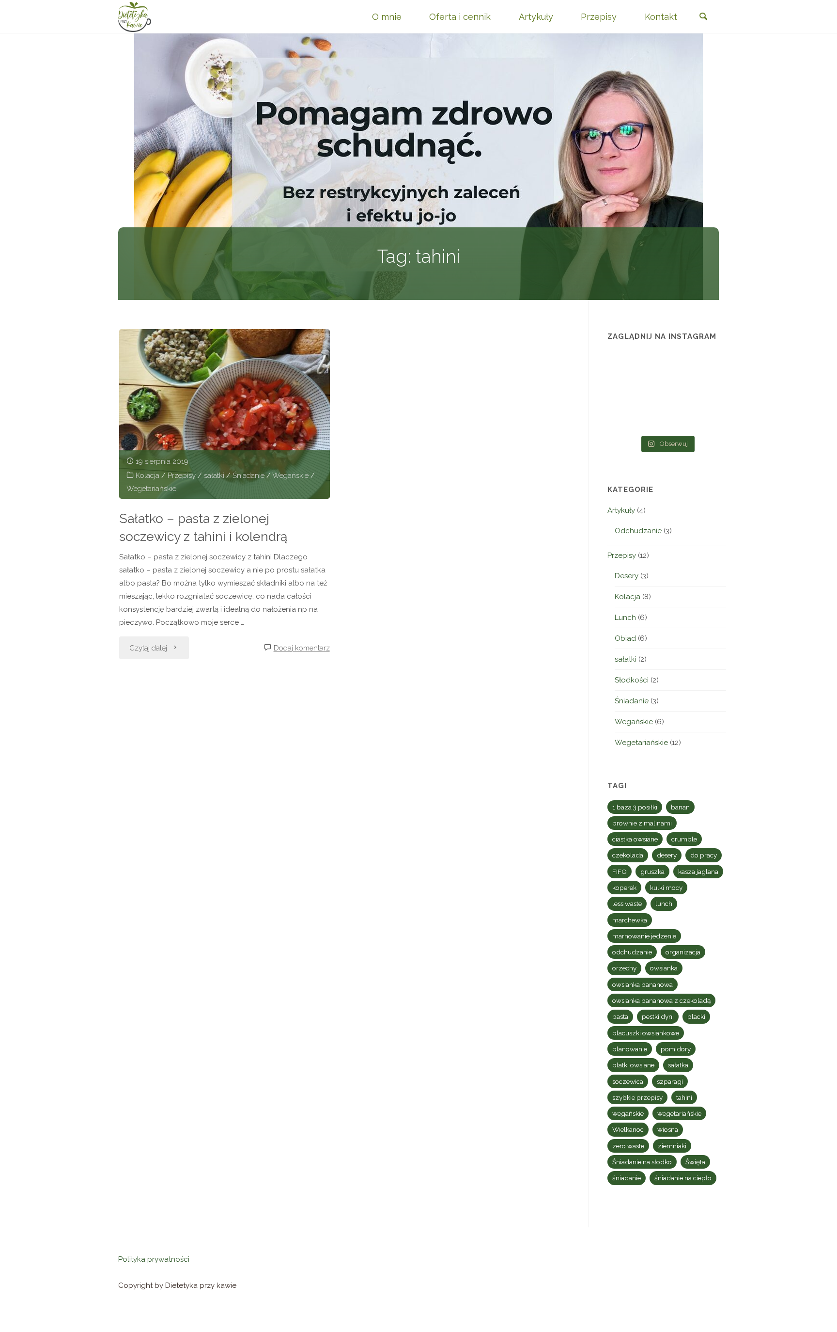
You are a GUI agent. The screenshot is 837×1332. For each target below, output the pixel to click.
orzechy (624, 968)
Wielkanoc (628, 1129)
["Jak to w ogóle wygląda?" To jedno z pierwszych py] (667, 417)
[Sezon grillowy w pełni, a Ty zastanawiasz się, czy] (625, 417)
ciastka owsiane (635, 839)
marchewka (629, 920)
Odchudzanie (638, 530)
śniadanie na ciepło (683, 1178)
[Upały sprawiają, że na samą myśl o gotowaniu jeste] (708, 367)
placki (696, 1016)
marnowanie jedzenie (644, 936)
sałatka (678, 1065)
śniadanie (626, 1178)
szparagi (670, 1081)
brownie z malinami (642, 823)
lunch (663, 903)
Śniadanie (248, 475)
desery (667, 855)
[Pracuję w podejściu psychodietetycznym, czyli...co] (708, 392)
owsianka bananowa (642, 984)
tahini (684, 1097)
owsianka (664, 968)
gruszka (652, 871)
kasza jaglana (698, 871)
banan (680, 807)
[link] (703, 17)
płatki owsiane (633, 1065)
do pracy (703, 855)
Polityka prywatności (153, 1259)
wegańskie (628, 1113)
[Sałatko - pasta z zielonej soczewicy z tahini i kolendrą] (224, 414)
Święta (695, 1162)
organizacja (683, 952)
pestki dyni (658, 1016)
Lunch (625, 617)
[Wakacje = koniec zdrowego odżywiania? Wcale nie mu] (708, 417)
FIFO (619, 871)
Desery (626, 575)
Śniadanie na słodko (642, 1162)
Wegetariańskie (151, 488)
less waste (627, 903)
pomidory (676, 1049)
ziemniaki (672, 1146)
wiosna (667, 1129)
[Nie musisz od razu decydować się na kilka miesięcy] (667, 367)
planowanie (629, 1049)
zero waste (628, 1146)
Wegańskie (290, 475)
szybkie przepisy (637, 1097)
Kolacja (147, 475)
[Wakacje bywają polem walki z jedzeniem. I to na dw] (667, 392)
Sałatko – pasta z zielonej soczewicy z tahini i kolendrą (203, 527)
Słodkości (632, 680)
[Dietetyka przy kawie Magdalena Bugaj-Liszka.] (134, 16)
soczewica (627, 1081)
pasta (620, 1016)
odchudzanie (632, 952)
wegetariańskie (679, 1113)
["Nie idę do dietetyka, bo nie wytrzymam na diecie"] (625, 367)
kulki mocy (666, 887)
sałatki (214, 475)
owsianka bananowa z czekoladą (661, 1000)
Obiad (625, 638)
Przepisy (182, 475)
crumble (684, 839)
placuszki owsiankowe (645, 1033)
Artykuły (621, 510)
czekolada (627, 855)
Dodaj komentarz (302, 648)
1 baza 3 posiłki (634, 807)
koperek (624, 887)
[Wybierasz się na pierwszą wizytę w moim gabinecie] (625, 392)
